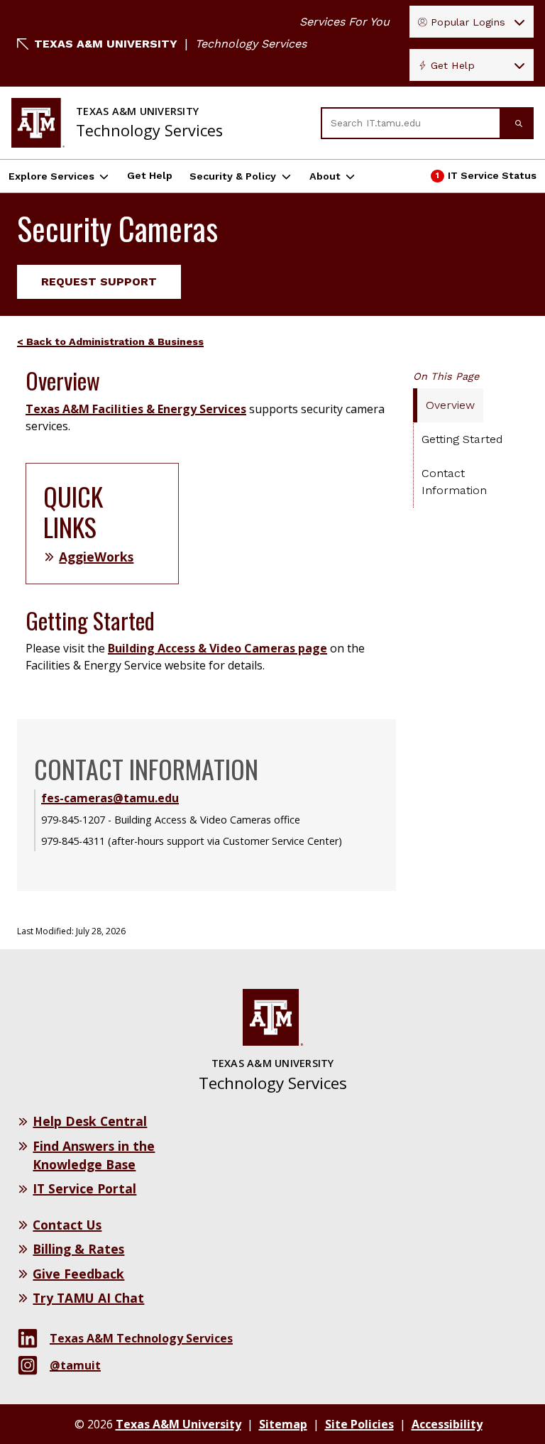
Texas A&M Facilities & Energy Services (136, 409)
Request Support (99, 281)
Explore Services (51, 176)
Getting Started (462, 439)
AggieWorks (96, 556)
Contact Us (67, 1224)
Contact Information (454, 481)
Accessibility (447, 1424)
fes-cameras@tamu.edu (110, 798)
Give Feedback (78, 1273)
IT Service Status (485, 179)
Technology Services (251, 43)
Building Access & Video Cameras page (217, 648)
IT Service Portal (84, 1188)
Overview (450, 405)
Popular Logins (468, 22)
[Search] (517, 123)
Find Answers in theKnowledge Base (94, 1155)
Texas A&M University (105, 43)
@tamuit (75, 1365)
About (325, 176)
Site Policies (359, 1424)
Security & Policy (232, 176)
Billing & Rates (78, 1248)
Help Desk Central (90, 1121)
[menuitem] (116, 341)
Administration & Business (136, 341)
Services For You (344, 21)
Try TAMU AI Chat (88, 1297)
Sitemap (283, 1424)
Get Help (453, 65)
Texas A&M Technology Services (141, 1338)
